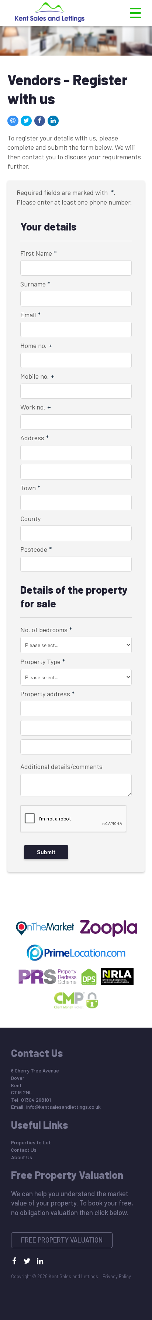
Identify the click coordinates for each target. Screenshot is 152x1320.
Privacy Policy (117, 1276)
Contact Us (24, 1150)
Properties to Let (31, 1142)
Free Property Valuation (62, 1240)
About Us (21, 1157)
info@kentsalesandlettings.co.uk (63, 1107)
